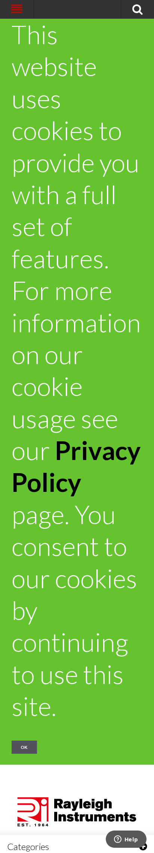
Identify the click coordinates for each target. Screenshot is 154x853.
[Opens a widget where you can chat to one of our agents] (126, 840)
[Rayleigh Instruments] (77, 809)
